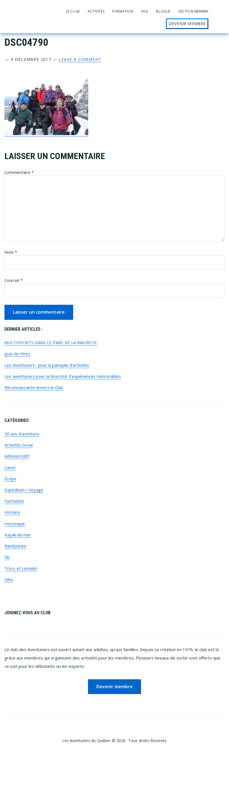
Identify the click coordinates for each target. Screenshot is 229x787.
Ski (6, 557)
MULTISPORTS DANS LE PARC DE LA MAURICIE (50, 342)
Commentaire (19, 172)
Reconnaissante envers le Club (33, 387)
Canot (10, 467)
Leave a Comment (80, 59)
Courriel (13, 280)
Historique (14, 523)
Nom (10, 252)
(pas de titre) (17, 353)
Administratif (16, 456)
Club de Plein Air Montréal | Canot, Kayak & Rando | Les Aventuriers (29, 9)
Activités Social (18, 445)
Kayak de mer (17, 535)
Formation (14, 501)
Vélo (8, 579)
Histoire (12, 512)
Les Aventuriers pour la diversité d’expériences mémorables (62, 376)
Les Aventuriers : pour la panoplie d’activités (46, 365)
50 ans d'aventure (21, 433)
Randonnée (15, 546)
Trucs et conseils (20, 568)
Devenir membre (114, 686)
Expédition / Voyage (23, 490)
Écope (10, 478)
